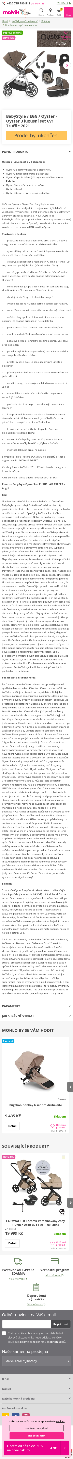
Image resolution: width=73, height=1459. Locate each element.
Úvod (5, 21)
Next (67, 65)
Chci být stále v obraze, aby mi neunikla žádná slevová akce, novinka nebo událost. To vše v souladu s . (37, 1337)
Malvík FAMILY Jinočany (21, 1361)
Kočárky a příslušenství (25, 21)
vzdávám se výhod (36, 1428)
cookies (60, 1421)
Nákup (6, 1389)
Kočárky (45, 21)
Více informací (17, 1278)
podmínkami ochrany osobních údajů (42, 1342)
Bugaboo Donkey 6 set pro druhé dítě (35, 1105)
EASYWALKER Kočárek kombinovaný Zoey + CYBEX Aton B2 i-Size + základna (35, 1223)
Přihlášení (62, 3)
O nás (5, 1379)
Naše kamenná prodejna (18, 1398)
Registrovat (61, 1324)
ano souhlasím (36, 1435)
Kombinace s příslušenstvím (21, 25)
